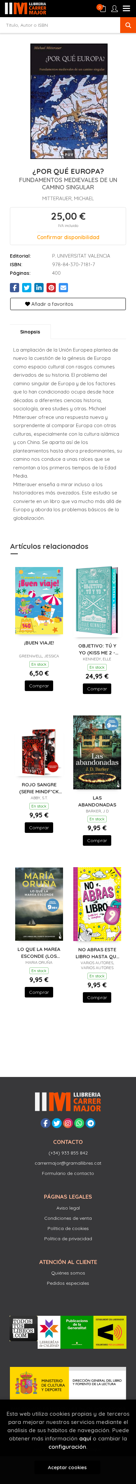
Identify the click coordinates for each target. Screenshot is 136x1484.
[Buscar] (128, 25)
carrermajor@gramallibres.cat (68, 1163)
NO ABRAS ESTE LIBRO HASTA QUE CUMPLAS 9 (97, 952)
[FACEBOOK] (46, 1123)
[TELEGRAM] (90, 1123)
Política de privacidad (68, 1239)
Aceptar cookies (67, 1467)
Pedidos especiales (68, 1283)
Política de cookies (68, 1228)
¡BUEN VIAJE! (39, 643)
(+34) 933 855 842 (68, 1153)
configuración (67, 1446)
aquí (85, 1438)
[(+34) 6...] (79, 1123)
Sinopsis (30, 332)
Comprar (39, 686)
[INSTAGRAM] (68, 1123)
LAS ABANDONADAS (97, 801)
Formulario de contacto (68, 1173)
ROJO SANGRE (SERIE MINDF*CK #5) (39, 787)
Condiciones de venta (68, 1218)
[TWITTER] (57, 1123)
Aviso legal (68, 1208)
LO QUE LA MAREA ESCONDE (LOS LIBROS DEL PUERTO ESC (38, 952)
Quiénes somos (68, 1273)
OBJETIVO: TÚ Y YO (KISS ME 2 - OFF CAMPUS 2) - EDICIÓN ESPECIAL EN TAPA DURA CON (97, 649)
